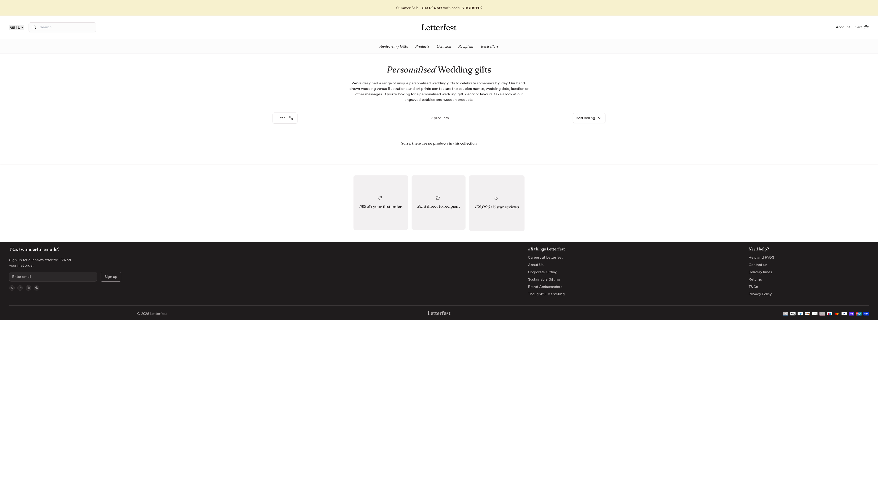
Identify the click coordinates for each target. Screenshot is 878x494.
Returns (755, 279)
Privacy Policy (760, 294)
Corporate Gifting (542, 272)
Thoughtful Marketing (546, 294)
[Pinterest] (36, 288)
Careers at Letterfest (545, 257)
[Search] (34, 27)
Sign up (110, 276)
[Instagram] (28, 288)
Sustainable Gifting (544, 279)
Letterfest (158, 313)
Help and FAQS (761, 257)
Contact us (758, 265)
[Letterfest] (439, 27)
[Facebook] (20, 288)
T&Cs (753, 287)
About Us (535, 265)
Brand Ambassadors (545, 287)
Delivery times (760, 272)
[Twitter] (12, 288)
